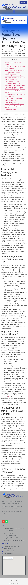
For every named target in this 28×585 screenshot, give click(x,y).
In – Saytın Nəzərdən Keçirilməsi (14, 104)
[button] (14, 11)
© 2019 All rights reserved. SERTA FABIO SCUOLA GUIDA (14, 580)
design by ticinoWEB (14, 583)
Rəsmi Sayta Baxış (10, 109)
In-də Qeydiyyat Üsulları (12, 81)
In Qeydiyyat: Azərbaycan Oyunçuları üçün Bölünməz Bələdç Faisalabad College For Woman (15, 85)
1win (9, 397)
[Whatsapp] (6, 521)
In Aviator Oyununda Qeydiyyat (14, 76)
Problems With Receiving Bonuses (15, 89)
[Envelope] (3, 521)
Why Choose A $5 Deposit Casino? (15, 70)
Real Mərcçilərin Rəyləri (12, 102)
